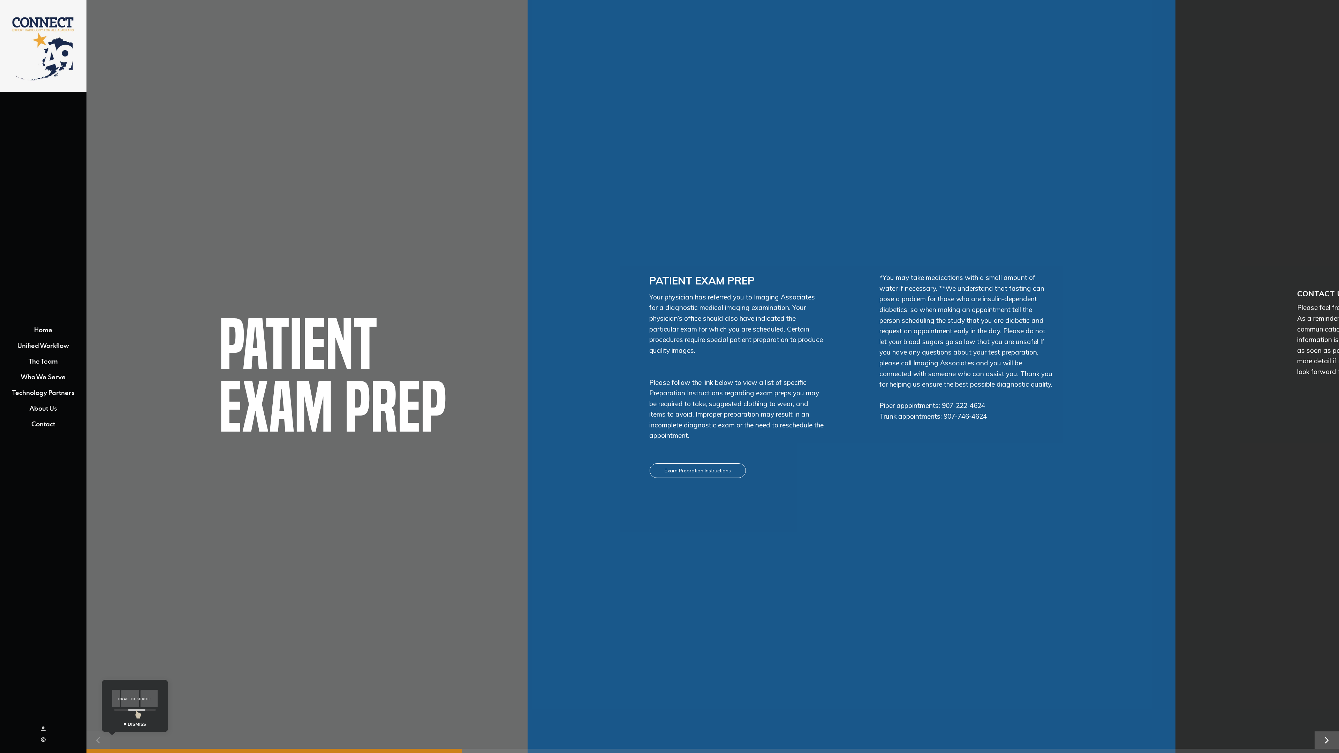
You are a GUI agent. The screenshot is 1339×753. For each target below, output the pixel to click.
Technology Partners (43, 392)
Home (43, 329)
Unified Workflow (43, 345)
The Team (43, 361)
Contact (43, 423)
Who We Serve (43, 376)
